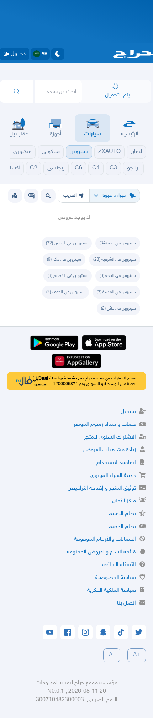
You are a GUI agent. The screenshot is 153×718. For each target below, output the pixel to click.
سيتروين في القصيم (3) (68, 275)
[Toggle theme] (57, 54)
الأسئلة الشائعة (119, 565)
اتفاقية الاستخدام (116, 463)
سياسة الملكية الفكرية (111, 590)
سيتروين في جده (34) (118, 243)
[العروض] (14, 195)
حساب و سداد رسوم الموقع (105, 424)
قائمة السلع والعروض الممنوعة (101, 552)
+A (136, 655)
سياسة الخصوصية (115, 577)
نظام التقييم (122, 514)
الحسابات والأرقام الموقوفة (105, 539)
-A (112, 655)
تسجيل (128, 411)
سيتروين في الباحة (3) (118, 275)
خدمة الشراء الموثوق (113, 475)
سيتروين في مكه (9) (64, 259)
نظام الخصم (122, 526)
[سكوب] (31, 196)
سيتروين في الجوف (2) (65, 292)
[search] (16, 91)
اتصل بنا (126, 603)
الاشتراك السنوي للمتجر (110, 437)
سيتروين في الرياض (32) (67, 243)
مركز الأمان (124, 501)
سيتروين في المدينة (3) (116, 292)
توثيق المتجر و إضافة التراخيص (102, 488)
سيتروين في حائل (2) (118, 308)
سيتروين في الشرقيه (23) (114, 259)
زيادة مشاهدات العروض (109, 450)
